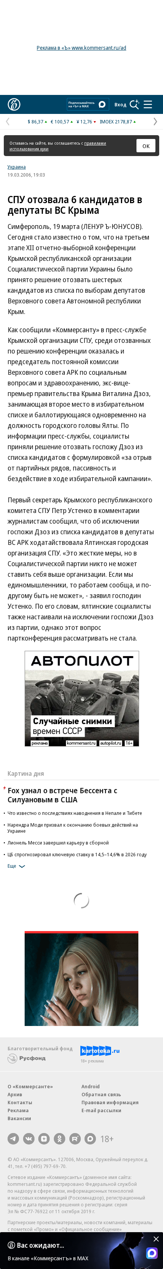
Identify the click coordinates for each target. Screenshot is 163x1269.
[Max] (90, 1138)
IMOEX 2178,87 (116, 121)
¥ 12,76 (84, 121)
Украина (17, 166)
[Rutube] (75, 1138)
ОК (146, 146)
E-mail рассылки (101, 1110)
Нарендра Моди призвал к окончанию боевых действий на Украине (73, 827)
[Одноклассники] (59, 1138)
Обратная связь (101, 1094)
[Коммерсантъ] (14, 104)
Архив (15, 1094)
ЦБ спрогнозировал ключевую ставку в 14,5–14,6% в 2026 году (77, 854)
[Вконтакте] (28, 1138)
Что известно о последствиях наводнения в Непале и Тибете (75, 813)
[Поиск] (134, 104)
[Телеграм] (13, 1138)
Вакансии (19, 1118)
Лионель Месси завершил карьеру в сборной (58, 842)
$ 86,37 (35, 121)
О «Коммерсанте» (30, 1086)
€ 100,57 (60, 121)
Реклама (18, 1110)
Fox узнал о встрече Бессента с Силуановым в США (62, 795)
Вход (120, 104)
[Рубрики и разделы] (148, 104)
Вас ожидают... (40, 1245)
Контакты (20, 1102)
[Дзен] (44, 1138)
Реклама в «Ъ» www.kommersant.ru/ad (81, 47)
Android (91, 1086)
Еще (12, 865)
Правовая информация (110, 1102)
